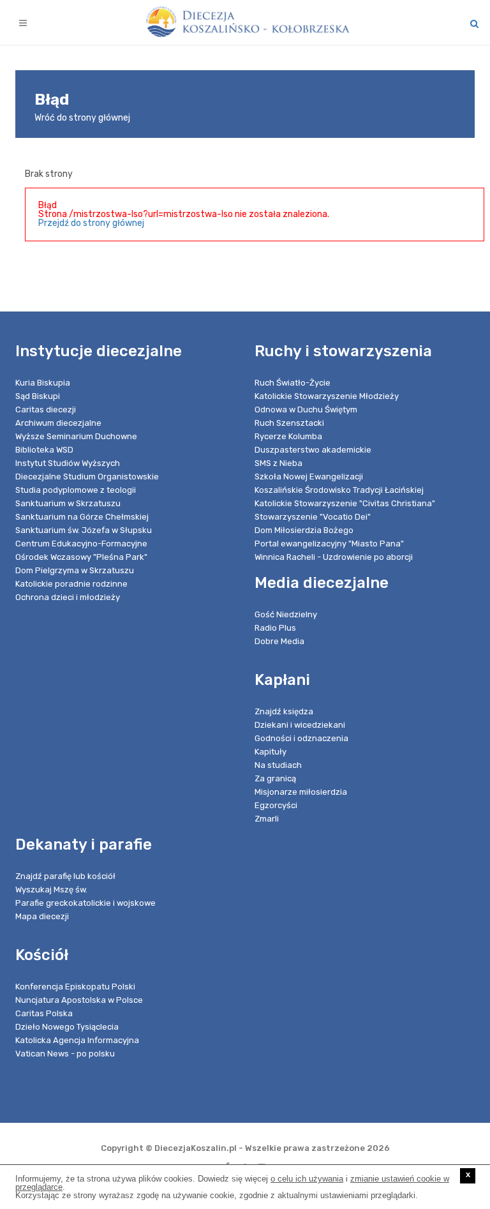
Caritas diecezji (45, 409)
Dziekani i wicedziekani (300, 725)
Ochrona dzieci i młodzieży (67, 597)
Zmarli (267, 818)
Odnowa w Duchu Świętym (306, 409)
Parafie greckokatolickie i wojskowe (85, 903)
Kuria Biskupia (42, 382)
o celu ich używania (307, 1178)
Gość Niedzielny (286, 614)
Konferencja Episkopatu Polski (75, 986)
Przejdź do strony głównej (91, 223)
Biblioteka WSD (44, 449)
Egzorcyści (276, 805)
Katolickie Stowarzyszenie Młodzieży (327, 396)
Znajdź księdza (284, 711)
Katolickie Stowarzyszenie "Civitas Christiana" (345, 503)
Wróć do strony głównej (82, 117)
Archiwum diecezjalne (58, 423)
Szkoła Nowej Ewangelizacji (309, 476)
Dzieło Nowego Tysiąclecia (67, 1027)
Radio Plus (275, 628)
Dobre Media (279, 641)
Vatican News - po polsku (65, 1053)
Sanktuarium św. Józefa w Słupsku (83, 530)
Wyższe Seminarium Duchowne (76, 436)
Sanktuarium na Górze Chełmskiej (82, 517)
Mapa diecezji (42, 916)
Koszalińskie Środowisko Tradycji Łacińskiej (339, 490)
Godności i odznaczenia (301, 738)
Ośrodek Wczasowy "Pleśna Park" (81, 557)
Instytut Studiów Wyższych (67, 463)
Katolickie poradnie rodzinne (71, 584)
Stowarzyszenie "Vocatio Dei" (313, 517)
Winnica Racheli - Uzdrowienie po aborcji (334, 557)
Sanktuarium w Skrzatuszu (68, 503)
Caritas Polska (44, 1013)
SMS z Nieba (278, 463)
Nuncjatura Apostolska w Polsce (79, 1000)
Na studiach (278, 765)
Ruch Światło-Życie (292, 382)
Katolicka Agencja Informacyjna (77, 1040)
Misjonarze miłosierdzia (301, 792)
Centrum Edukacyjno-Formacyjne (81, 543)
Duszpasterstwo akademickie (313, 449)
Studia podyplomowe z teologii (75, 490)
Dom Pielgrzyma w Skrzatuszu (74, 570)
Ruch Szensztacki (289, 423)
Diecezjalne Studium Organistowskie (87, 476)
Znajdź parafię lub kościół (65, 876)
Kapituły (270, 751)
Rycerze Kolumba (288, 436)
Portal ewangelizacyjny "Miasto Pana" (329, 543)
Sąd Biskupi (37, 396)
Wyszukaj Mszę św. (51, 889)
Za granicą (275, 778)
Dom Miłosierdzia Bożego (304, 530)
